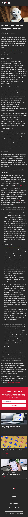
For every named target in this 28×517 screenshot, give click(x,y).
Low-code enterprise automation (12, 247)
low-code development (21, 185)
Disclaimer (12, 513)
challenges (13, 50)
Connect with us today (14, 382)
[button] (25, 3)
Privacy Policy (20, 513)
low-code (19, 200)
